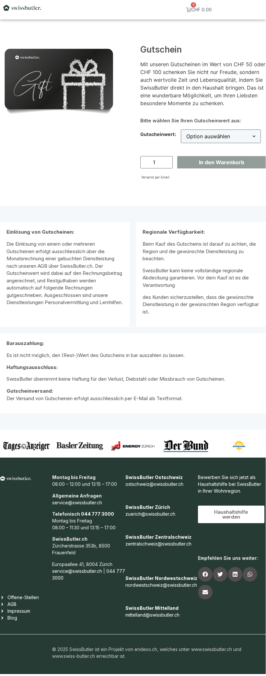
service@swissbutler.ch (77, 502)
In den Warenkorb (221, 162)
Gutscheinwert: (158, 134)
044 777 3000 (97, 514)
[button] (205, 574)
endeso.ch (145, 649)
